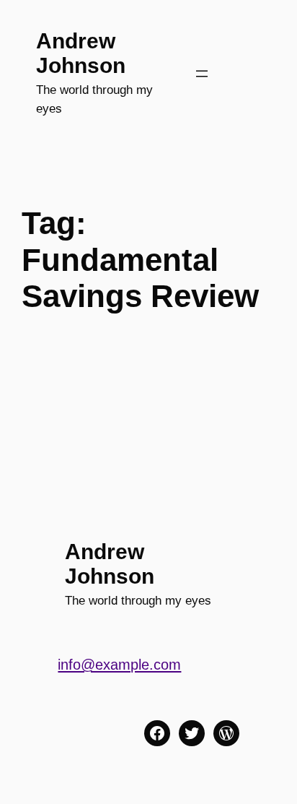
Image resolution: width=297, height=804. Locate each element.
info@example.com (119, 665)
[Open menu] (201, 73)
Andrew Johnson (80, 53)
